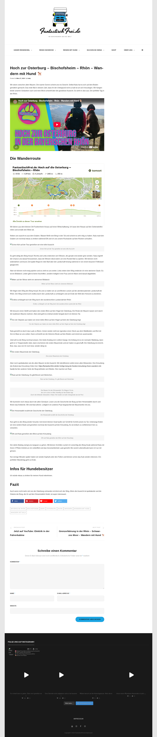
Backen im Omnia (94, 50)
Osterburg (51, 508)
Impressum (78, 719)
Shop (114, 50)
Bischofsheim (32, 508)
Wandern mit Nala (18, 512)
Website (13, 606)
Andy (29, 78)
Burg (43, 508)
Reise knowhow (46, 50)
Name (12, 593)
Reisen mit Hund (70, 50)
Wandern (68, 508)
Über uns (128, 50)
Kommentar (15, 562)
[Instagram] (40, 689)
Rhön (60, 508)
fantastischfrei (25, 660)
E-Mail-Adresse (63, 593)
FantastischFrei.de (60, 31)
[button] (17, 501)
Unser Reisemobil (22, 50)
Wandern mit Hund (82, 508)
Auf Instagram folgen (86, 703)
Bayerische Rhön (18, 508)
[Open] (26, 675)
